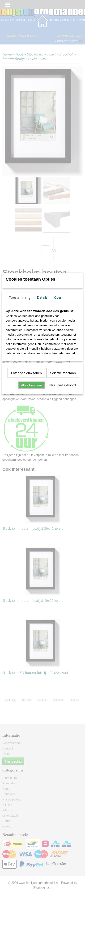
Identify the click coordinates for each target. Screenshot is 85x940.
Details (42, 297)
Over (57, 297)
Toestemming (19, 297)
